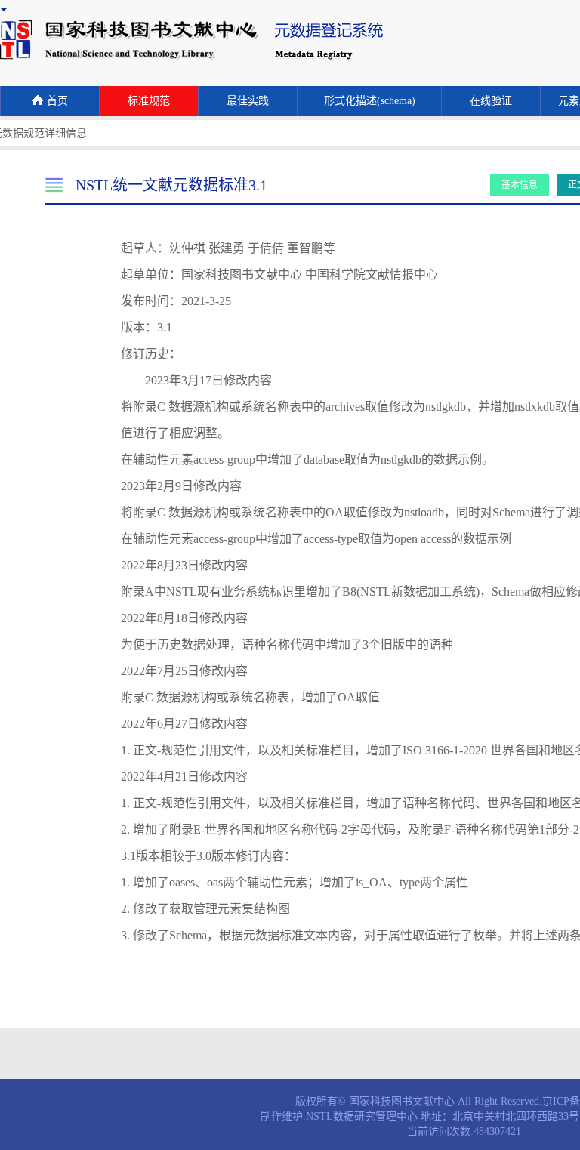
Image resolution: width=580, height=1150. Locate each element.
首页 (57, 100)
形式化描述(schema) (369, 100)
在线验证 (491, 100)
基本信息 (519, 185)
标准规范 (149, 100)
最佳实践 (248, 100)
